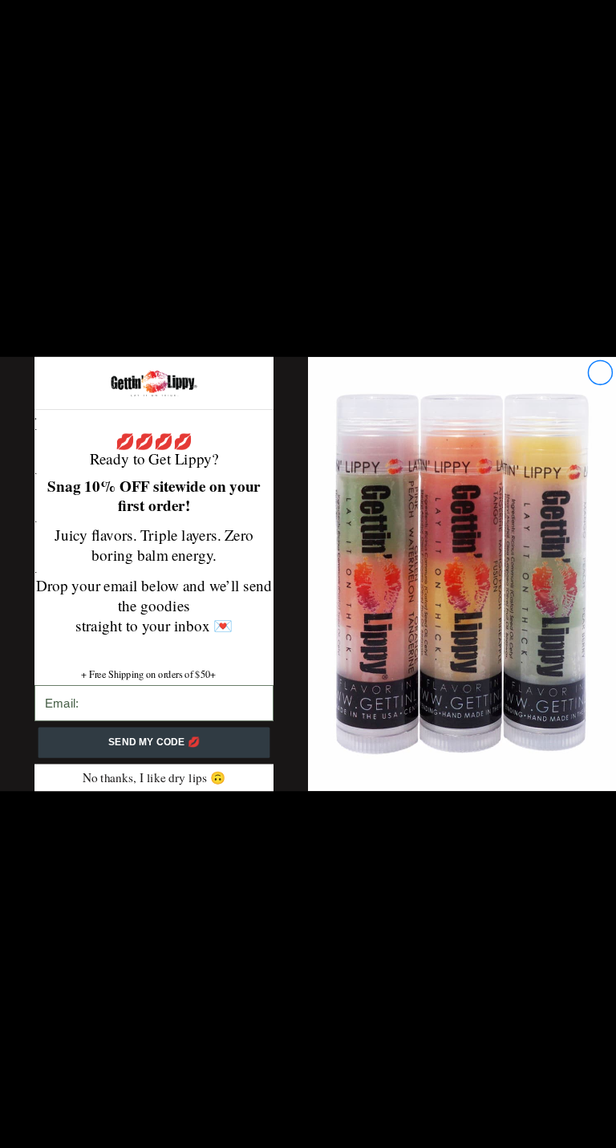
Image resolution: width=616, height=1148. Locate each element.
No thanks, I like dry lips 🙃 (154, 777)
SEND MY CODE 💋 (154, 742)
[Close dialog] (600, 372)
